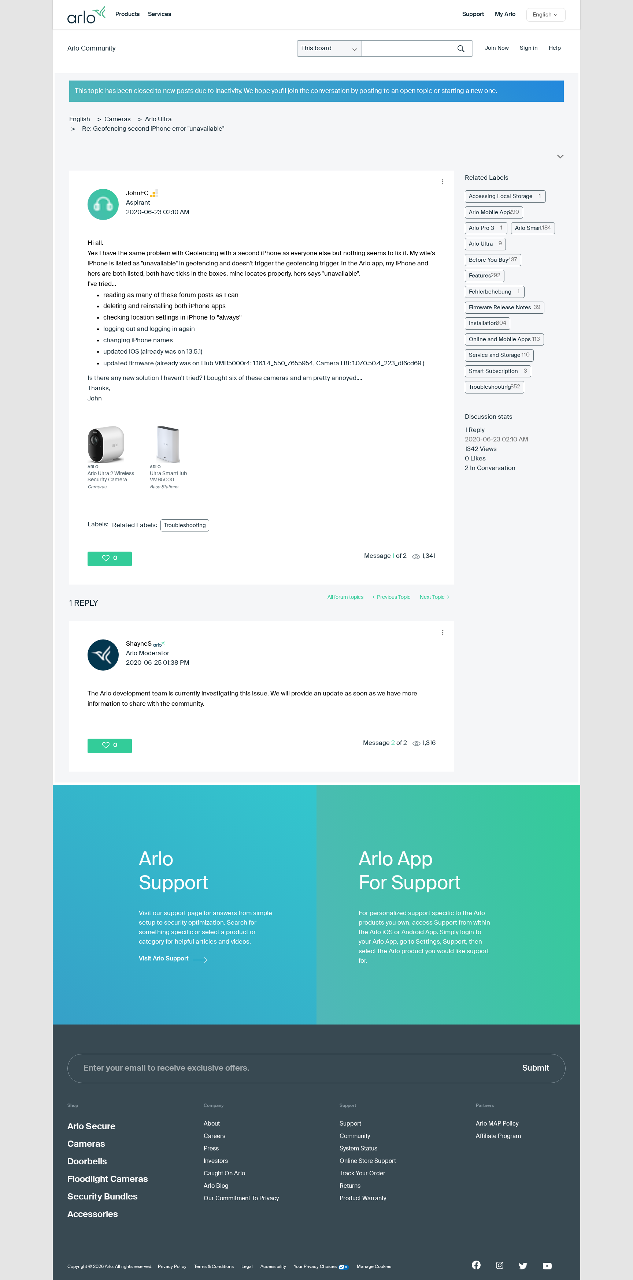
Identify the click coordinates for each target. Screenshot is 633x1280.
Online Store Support (368, 1161)
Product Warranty (363, 1199)
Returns (350, 1186)
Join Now (497, 48)
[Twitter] (523, 1266)
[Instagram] (499, 1265)
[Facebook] (476, 1265)
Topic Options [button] (560, 158)
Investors (216, 1161)
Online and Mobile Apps (500, 339)
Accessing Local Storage (501, 196)
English (79, 119)
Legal (247, 1267)
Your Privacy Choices (315, 1267)
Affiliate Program (498, 1136)
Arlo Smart (528, 228)
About (212, 1124)
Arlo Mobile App (489, 212)
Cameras (117, 119)
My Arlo (505, 15)
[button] (442, 182)
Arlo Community (91, 48)
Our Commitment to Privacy (241, 1199)
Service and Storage (495, 355)
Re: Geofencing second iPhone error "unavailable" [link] (153, 129)
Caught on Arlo (224, 1174)
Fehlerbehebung (490, 292)
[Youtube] (547, 1266)
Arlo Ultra (158, 119)
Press (211, 1149)
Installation (483, 323)
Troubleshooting (185, 525)
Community (355, 1136)
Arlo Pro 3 (481, 228)
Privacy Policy (172, 1267)
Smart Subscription (493, 371)
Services (159, 15)
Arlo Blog (216, 1186)
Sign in (529, 48)
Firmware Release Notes (500, 307)
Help (555, 48)
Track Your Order (362, 1174)
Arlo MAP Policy (497, 1124)
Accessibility (273, 1267)
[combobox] (417, 48)
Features (480, 276)
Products (127, 15)
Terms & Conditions (214, 1267)
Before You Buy (488, 260)
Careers (214, 1136)
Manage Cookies (374, 1267)
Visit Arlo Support (164, 959)
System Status (358, 1149)
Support (473, 15)
